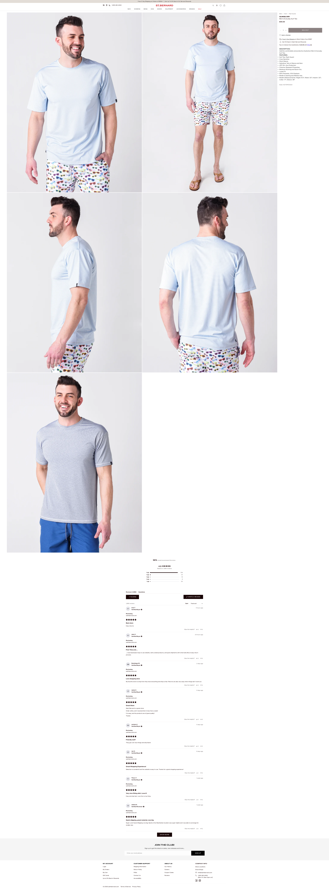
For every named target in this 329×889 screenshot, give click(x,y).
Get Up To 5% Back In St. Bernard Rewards (178, 1)
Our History (168, 866)
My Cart (105, 872)
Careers (166, 869)
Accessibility (137, 878)
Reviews (167, 875)
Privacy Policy (136, 886)
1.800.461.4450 (203, 875)
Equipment (169, 9)
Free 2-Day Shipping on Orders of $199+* (150, 1)
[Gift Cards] (104, 5)
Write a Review (195, 597)
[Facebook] (196, 881)
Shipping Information (140, 866)
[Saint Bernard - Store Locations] (107, 5)
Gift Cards (106, 875)
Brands (192, 9)
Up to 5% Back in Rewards (111, 878)
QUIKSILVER (284, 16)
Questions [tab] (141, 592)
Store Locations (200, 867)
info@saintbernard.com (205, 872)
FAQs (135, 872)
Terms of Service (126, 886)
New (129, 9)
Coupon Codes (169, 872)
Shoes (159, 9)
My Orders (106, 869)
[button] (164, 573)
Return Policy (138, 869)
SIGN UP (198, 853)
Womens (137, 9)
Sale (199, 9)
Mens (145, 9)
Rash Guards (292, 13)
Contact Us (137, 875)
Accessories (181, 9)
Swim (285, 13)
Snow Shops (199, 869)
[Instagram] (200, 881)
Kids (152, 9)
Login (104, 866)
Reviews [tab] (131, 592)
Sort (186, 603)
